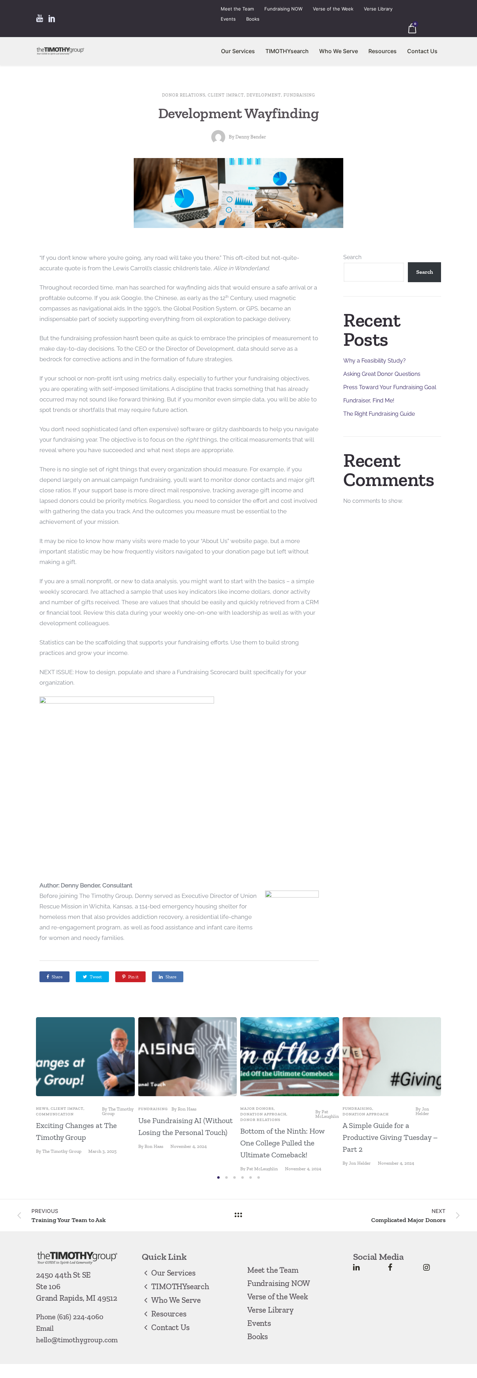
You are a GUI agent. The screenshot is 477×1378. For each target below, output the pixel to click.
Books (252, 19)
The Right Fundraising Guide (379, 413)
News (42, 1109)
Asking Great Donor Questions (381, 374)
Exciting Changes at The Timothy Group (76, 1131)
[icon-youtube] (39, 18)
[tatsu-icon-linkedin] (356, 1267)
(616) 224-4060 (80, 1316)
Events (228, 19)
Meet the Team (237, 9)
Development (264, 95)
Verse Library (378, 9)
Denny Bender (250, 137)
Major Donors (257, 1109)
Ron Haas (187, 1109)
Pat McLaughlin (327, 1114)
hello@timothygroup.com (77, 1339)
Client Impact (226, 95)
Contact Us (422, 51)
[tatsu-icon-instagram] (426, 1267)
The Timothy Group (118, 1111)
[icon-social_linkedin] (52, 18)
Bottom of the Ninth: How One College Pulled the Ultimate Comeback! (282, 1142)
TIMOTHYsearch (287, 51)
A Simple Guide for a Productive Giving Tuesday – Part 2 (390, 1137)
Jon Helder (422, 1111)
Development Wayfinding (238, 113)
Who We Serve (338, 51)
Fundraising (299, 95)
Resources (382, 51)
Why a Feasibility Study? (374, 360)
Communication (55, 1114)
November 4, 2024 (188, 1146)
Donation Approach (263, 1114)
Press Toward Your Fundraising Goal (389, 387)
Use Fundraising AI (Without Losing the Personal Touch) (185, 1126)
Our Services (238, 51)
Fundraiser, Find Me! (368, 400)
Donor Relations (183, 95)
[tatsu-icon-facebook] (390, 1267)
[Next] (456, 1094)
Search (352, 257)
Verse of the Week (333, 9)
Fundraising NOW (283, 9)
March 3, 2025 (102, 1151)
